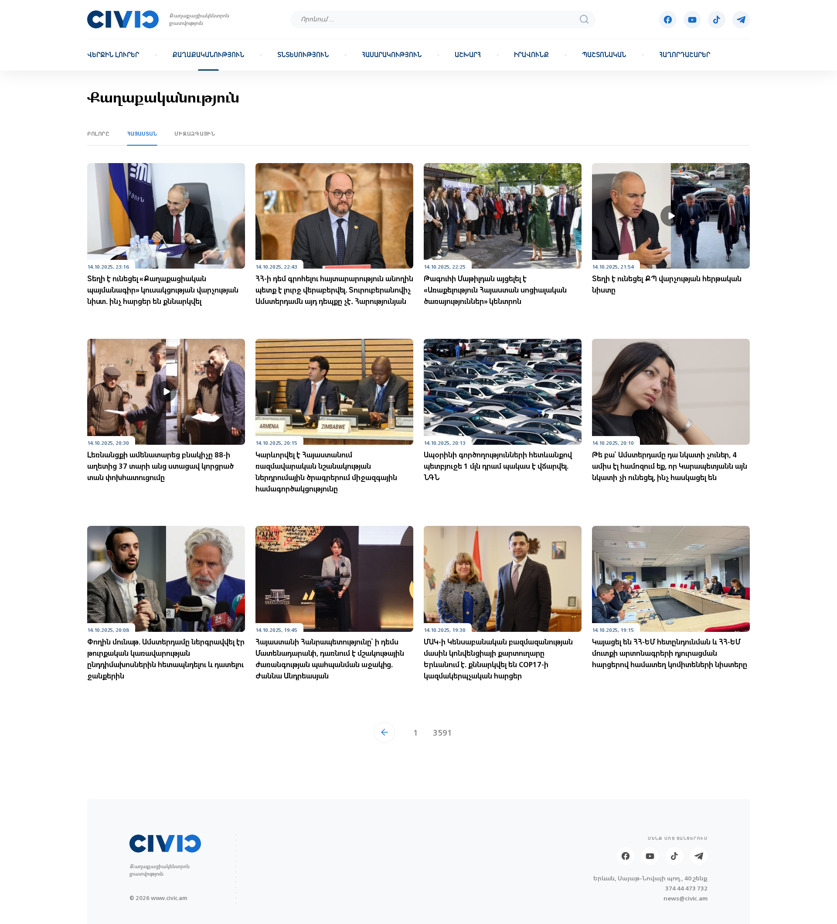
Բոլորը (98, 133)
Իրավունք (531, 55)
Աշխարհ (468, 55)
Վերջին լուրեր (113, 55)
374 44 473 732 (686, 888)
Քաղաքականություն (208, 55)
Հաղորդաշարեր (684, 55)
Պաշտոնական (604, 55)
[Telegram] (741, 19)
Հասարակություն (392, 55)
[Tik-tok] (716, 19)
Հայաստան (142, 133)
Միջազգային (194, 133)
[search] (584, 19)
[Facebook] (668, 19)
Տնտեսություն (303, 55)
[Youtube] (692, 19)
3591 (442, 733)
